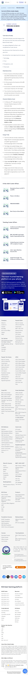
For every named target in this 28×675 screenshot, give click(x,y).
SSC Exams (18, 334)
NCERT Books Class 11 (5, 603)
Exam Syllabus (18, 431)
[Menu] (25, 2)
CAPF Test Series (5, 444)
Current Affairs (11, 7)
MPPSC (2, 632)
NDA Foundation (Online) (6, 431)
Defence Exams (19, 330)
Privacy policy (10, 673)
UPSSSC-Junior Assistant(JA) (18, 397)
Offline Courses (4, 539)
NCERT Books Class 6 (5, 593)
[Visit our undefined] (8, 576)
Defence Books (17, 616)
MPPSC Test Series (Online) (7, 411)
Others (2, 620)
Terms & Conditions (17, 673)
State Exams (18, 326)
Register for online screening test (19, 437)
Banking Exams (18, 342)
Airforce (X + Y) (4, 450)
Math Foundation (5, 523)
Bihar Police (18, 403)
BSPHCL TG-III (18, 447)
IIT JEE (2, 507)
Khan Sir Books (4, 494)
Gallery (3, 332)
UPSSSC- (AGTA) (19, 400)
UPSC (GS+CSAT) (19, 378)
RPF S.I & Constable (19, 522)
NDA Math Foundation (6, 525)
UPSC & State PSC (19, 324)
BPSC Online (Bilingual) (6, 394)
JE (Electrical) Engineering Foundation (20, 456)
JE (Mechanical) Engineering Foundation (20, 453)
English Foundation (5, 521)
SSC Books (17, 621)
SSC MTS (17, 480)
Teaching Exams (19, 340)
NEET (2, 505)
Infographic (3, 616)
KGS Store (17, 501)
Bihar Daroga (18, 401)
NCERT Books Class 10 (5, 601)
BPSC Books (17, 620)
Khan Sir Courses (19, 322)
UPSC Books (17, 610)
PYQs (16, 384)
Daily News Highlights (19, 593)
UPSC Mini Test (19, 382)
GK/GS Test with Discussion (7, 527)
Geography (6, 475)
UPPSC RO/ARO (19, 392)
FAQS (2, 334)
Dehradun (3, 349)
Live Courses (4, 541)
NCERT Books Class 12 (5, 604)
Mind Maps (17, 599)
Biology (5, 469)
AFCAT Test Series (5, 448)
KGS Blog (3, 328)
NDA (2, 509)
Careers (3, 326)
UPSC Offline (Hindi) (19, 363)
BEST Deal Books (18, 614)
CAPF (2, 638)
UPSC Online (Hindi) (19, 359)
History (4, 477)
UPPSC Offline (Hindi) (6, 405)
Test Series (18, 374)
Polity (4, 471)
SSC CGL (17, 478)
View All (3, 351)
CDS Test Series (5, 440)
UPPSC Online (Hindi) (6, 403)
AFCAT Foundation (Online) (7, 446)
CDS (2, 511)
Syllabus (2, 618)
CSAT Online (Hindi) (19, 367)
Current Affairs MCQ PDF (19, 603)
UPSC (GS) (17, 376)
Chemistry (5, 467)
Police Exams (18, 332)
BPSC (2, 630)
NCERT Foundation (5, 519)
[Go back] (4, 25)
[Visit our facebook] (4, 576)
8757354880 (21, 567)
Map (4, 479)
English (9, 30)
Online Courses (4, 537)
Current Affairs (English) (20, 373)
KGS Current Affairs (5, 330)
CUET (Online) (18, 474)
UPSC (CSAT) (18, 380)
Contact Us (3, 324)
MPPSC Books (17, 618)
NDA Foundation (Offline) (6, 433)
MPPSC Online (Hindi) (6, 409)
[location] (12, 547)
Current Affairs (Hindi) (20, 371)
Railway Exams (18, 338)
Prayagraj (3, 347)
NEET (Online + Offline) (20, 465)
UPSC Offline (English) (20, 365)
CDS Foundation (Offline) (7, 437)
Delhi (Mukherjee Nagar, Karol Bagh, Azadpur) (7, 341)
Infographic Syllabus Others (20, 604)
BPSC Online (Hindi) (5, 392)
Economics (5, 473)
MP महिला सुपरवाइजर (19, 417)
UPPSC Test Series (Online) (7, 407)
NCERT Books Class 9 (5, 599)
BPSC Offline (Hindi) (5, 396)
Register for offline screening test (19, 441)
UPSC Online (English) (20, 361)
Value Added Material (19, 597)
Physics (4, 465)
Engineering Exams (19, 343)
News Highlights (18, 601)
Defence (3, 429)
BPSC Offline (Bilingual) (6, 398)
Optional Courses (19, 369)
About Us (3, 322)
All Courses (17, 429)
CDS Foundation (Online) (6, 439)
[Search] (17, 2)
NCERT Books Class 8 (5, 597)
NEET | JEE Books (18, 612)
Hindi (5, 30)
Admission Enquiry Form (20, 435)
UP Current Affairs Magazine (7, 503)
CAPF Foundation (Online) (7, 442)
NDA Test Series (5, 435)
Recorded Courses (5, 535)
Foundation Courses (19, 336)
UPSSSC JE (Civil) (19, 394)
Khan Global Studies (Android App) (19, 495)
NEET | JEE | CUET (19, 328)
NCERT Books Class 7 (5, 595)
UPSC (2, 629)
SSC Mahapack (18, 482)
